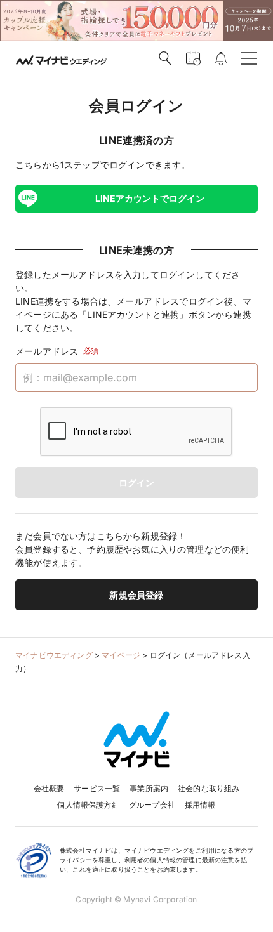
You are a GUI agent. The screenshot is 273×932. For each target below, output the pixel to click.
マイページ (121, 655)
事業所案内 (149, 788)
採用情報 (200, 805)
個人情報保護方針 (88, 805)
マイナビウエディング (54, 655)
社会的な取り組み (208, 788)
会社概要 (49, 788)
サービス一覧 (97, 788)
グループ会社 (152, 805)
